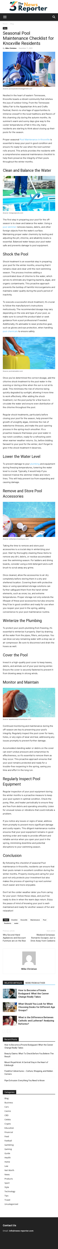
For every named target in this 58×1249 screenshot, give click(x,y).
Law (6, 1166)
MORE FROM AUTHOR (35, 983)
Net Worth (9, 1170)
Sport (7, 1183)
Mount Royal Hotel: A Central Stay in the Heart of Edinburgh (26, 1063)
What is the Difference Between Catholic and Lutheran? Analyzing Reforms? (36, 1020)
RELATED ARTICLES (13, 983)
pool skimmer (9, 227)
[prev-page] (4, 1031)
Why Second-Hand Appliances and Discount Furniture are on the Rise (14, 938)
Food (7, 1136)
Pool (44, 920)
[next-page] (9, 1031)
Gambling (9, 1145)
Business (9, 1102)
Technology (10, 1191)
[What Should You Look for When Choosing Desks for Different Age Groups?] (10, 1007)
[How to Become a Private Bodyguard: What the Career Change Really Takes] (10, 993)
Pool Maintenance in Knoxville (35, 139)
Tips (6, 1195)
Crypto (8, 1123)
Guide (7, 1153)
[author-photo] (29, 965)
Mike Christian (10, 48)
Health (8, 1157)
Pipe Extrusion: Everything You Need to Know (25, 1080)
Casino (8, 1111)
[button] (4, 17)
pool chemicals (10, 331)
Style (7, 1187)
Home (5, 24)
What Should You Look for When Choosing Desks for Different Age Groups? (36, 1007)
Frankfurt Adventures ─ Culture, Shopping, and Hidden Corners (29, 1072)
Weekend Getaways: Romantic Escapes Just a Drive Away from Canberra (43, 938)
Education (9, 1128)
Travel (7, 1200)
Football (8, 1140)
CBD (6, 1115)
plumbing (35, 463)
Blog (12, 24)
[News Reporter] (29, 6)
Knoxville (24, 920)
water (16, 923)
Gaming (8, 1149)
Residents (7, 923)
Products (9, 1178)
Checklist (14, 920)
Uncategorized (11, 1204)
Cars (7, 1106)
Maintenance (35, 920)
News (7, 1174)
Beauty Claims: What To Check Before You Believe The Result (29, 1055)
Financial (9, 1132)
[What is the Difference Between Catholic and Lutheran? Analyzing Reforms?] (10, 1021)
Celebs (8, 1119)
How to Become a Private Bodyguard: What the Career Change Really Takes (33, 993)
